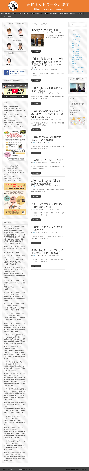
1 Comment (47, 142)
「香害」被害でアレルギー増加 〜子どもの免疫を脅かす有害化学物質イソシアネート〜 (47, 63)
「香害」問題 (75, 35)
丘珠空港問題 (75, 51)
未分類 (74, 63)
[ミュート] (23, 96)
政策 (73, 61)
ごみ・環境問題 (76, 37)
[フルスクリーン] (25, 96)
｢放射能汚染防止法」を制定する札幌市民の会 (56, 13)
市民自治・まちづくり (78, 55)
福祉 (73, 65)
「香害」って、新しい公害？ (48, 160)
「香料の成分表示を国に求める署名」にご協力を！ (47, 138)
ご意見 (9, 16)
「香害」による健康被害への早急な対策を (47, 89)
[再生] (4, 96)
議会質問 (72, 13)
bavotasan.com (83, 469)
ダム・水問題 (75, 45)
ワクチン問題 (75, 49)
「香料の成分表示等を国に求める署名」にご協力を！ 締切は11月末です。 (47, 113)
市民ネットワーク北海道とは (8, 13)
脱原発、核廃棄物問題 (78, 67)
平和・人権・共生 (77, 57)
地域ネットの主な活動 (36, 13)
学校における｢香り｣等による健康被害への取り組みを (47, 252)
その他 (74, 39)
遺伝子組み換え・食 (77, 72)
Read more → (36, 51)
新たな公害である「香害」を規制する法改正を (47, 182)
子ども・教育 (75, 53)
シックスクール (76, 41)
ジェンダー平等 (76, 43)
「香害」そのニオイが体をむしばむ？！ (47, 228)
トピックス (75, 47)
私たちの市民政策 (23, 13)
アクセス (80, 13)
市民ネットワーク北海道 (16, 469)
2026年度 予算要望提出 (44, 29)
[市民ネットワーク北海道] (44, 6)
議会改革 (74, 69)
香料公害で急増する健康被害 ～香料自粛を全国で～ (47, 205)
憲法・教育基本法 (77, 59)
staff (34, 32)
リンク (3, 16)
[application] (15, 90)
